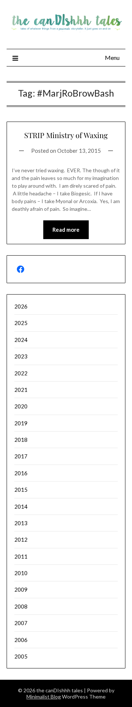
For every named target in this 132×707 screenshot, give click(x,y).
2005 (20, 656)
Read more (66, 229)
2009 (20, 589)
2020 (20, 406)
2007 (20, 623)
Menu (112, 57)
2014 (20, 506)
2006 (20, 639)
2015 (20, 489)
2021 (20, 389)
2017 (20, 456)
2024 (20, 339)
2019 (20, 423)
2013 (20, 523)
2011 (20, 556)
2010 (20, 573)
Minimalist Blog (43, 696)
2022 (20, 373)
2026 (20, 306)
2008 (20, 606)
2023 (20, 356)
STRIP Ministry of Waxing (66, 135)
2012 (20, 539)
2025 (20, 323)
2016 (20, 473)
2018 (20, 439)
